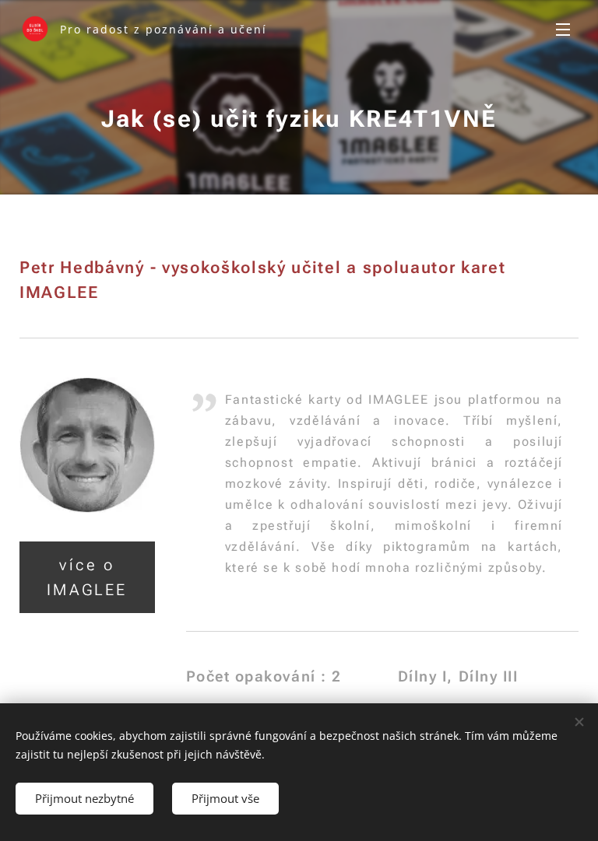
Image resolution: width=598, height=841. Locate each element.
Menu (563, 28)
